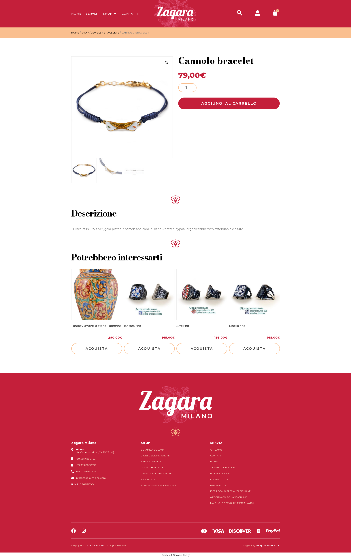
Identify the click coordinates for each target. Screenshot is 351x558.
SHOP (145, 442)
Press (214, 461)
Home (76, 13)
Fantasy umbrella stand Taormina (96, 325)
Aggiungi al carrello (229, 103)
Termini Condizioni (222, 467)
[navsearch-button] (239, 13)
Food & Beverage (152, 467)
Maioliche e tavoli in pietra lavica (232, 503)
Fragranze (148, 479)
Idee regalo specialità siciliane (230, 491)
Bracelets (111, 32)
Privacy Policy (219, 473)
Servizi (92, 13)
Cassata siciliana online (156, 473)
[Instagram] (83, 530)
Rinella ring (237, 325)
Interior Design (151, 461)
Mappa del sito (219, 485)
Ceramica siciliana (152, 449)
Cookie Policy (219, 479)
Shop (107, 13)
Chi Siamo (216, 449)
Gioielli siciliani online (155, 455)
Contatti (130, 13)
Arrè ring (182, 325)
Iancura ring (132, 325)
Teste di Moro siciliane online (160, 485)
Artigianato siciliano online (228, 497)
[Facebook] (73, 530)
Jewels (96, 32)
